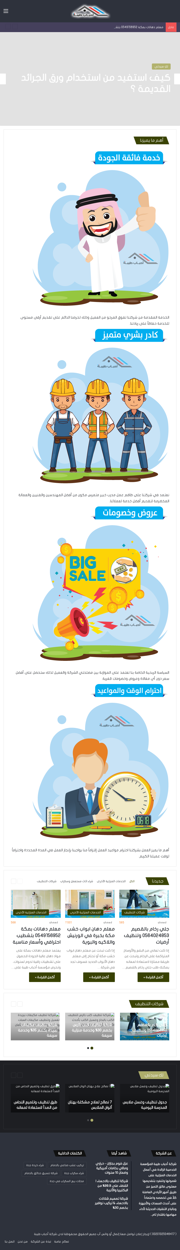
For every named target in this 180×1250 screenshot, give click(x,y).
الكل (132, 881)
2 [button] (88, 1048)
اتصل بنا (10, 1241)
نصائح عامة (61, 1241)
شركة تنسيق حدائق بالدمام (41, 1173)
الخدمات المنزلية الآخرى (152, 66)
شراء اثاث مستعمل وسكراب (76, 881)
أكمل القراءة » (153, 977)
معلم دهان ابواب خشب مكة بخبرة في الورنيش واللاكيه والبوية (91, 935)
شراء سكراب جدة (74, 1173)
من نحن (23, 1241)
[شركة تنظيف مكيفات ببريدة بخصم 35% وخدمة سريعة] (35, 1026)
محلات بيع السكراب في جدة (67, 1181)
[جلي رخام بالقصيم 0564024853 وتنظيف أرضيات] (144, 1026)
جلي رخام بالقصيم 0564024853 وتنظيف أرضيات (146, 935)
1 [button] (91, 1048)
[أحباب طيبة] (90, 11)
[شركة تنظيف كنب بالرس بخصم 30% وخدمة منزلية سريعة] (89, 1026)
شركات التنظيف (46, 881)
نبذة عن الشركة (41, 1241)
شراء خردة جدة (35, 1165)
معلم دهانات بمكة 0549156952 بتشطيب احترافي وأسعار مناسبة (121, 27)
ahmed (162, 922)
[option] (90, 79)
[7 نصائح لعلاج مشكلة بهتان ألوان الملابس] (91, 1098)
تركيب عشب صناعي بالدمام (67, 1165)
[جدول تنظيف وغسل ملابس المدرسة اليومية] (144, 1098)
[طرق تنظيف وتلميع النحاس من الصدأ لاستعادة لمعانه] (35, 1098)
